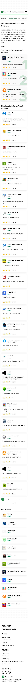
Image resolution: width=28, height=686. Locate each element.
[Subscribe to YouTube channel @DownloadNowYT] (9, 672)
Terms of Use (5, 656)
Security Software (13, 18)
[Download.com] (5, 12)
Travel (19, 18)
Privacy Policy (5, 653)
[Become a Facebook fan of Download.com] (3, 672)
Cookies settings (6, 664)
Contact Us (4, 642)
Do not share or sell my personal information (12, 661)
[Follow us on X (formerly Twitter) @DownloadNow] (6, 672)
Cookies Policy (5, 658)
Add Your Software (6, 640)
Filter (2, 46)
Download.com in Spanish (8, 645)
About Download (6, 637)
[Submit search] (11, 12)
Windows (3, 18)
